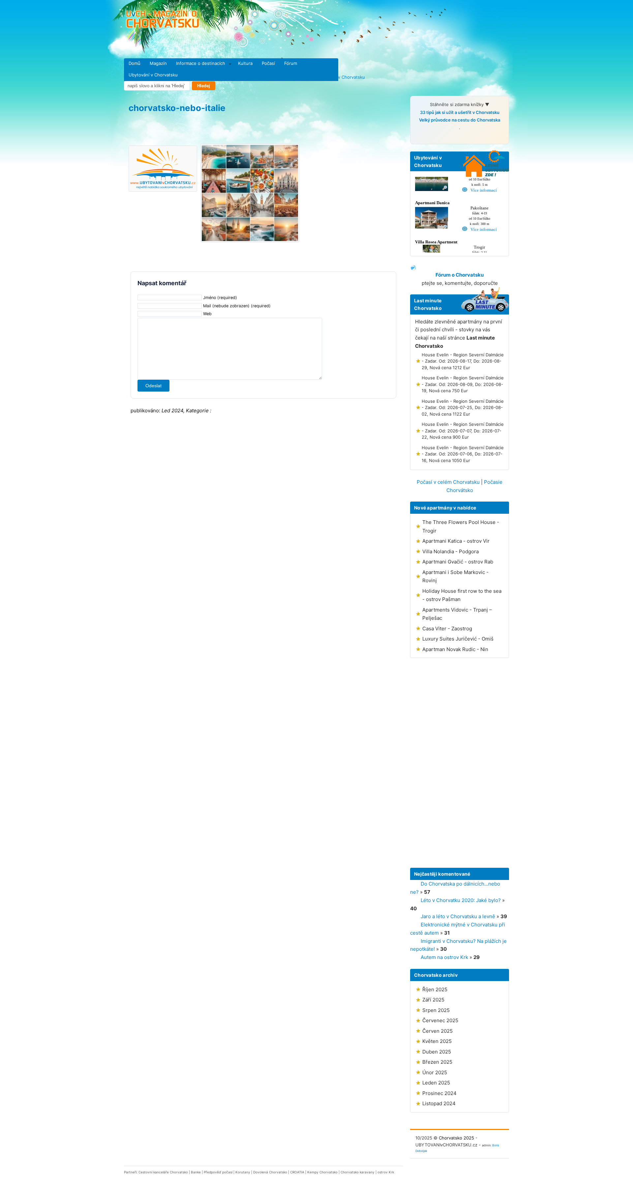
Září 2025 (433, 1000)
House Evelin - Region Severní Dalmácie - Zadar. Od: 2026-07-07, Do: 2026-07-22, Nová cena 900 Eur (463, 431)
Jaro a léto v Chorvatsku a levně (458, 916)
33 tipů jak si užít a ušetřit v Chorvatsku (459, 112)
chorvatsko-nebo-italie (177, 108)
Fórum (290, 63)
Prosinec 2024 (439, 1093)
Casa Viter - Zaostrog (447, 628)
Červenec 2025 (440, 1020)
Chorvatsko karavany (358, 1172)
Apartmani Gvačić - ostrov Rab (457, 562)
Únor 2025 (434, 1072)
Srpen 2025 (436, 1010)
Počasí (268, 63)
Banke (196, 1172)
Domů (134, 63)
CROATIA (297, 1172)
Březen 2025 (437, 1062)
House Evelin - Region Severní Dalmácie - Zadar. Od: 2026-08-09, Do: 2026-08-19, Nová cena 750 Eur (463, 384)
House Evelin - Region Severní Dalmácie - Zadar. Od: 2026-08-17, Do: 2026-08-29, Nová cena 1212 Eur (463, 361)
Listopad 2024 (439, 1103)
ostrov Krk (385, 1172)
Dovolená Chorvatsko (270, 1172)
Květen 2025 (437, 1041)
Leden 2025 (436, 1083)
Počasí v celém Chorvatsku (448, 482)
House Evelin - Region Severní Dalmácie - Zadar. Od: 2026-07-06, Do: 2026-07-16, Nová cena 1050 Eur (463, 454)
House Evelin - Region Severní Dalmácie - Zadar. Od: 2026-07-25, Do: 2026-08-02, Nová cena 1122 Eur (463, 407)
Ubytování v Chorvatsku (153, 74)
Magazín (158, 63)
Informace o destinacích (200, 63)
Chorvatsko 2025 (456, 1137)
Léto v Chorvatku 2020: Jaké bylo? (461, 900)
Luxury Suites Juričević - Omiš (458, 639)
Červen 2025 (437, 1031)
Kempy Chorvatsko (322, 1172)
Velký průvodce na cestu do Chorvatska (459, 120)
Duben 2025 (436, 1052)
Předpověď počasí (218, 1172)
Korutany (242, 1172)
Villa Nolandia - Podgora (450, 551)
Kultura (245, 63)
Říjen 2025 (434, 989)
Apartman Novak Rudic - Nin (455, 649)
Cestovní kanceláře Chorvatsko (163, 1172)
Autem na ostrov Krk (444, 957)
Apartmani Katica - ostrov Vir (456, 541)
